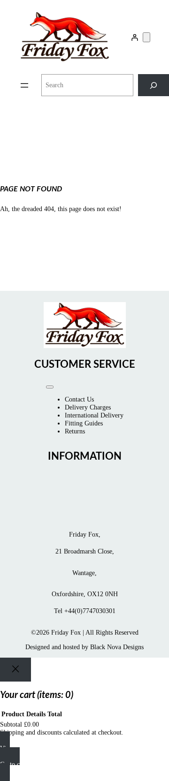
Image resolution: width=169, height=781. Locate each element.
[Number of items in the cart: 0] (146, 37)
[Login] (134, 37)
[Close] (15, 670)
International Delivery (94, 415)
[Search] (153, 85)
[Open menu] (24, 85)
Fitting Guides (84, 423)
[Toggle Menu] (50, 387)
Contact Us (79, 399)
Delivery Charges (88, 407)
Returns (75, 431)
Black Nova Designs (117, 647)
